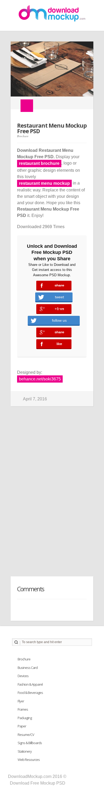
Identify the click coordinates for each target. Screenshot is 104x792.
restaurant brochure (39, 163)
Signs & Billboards (30, 742)
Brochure (23, 136)
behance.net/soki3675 (40, 379)
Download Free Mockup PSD (37, 783)
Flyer (21, 701)
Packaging (25, 717)
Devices (23, 675)
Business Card (28, 667)
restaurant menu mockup (44, 183)
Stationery (25, 751)
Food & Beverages (30, 692)
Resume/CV (26, 734)
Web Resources (29, 759)
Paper (22, 726)
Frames (23, 709)
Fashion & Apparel (30, 684)
